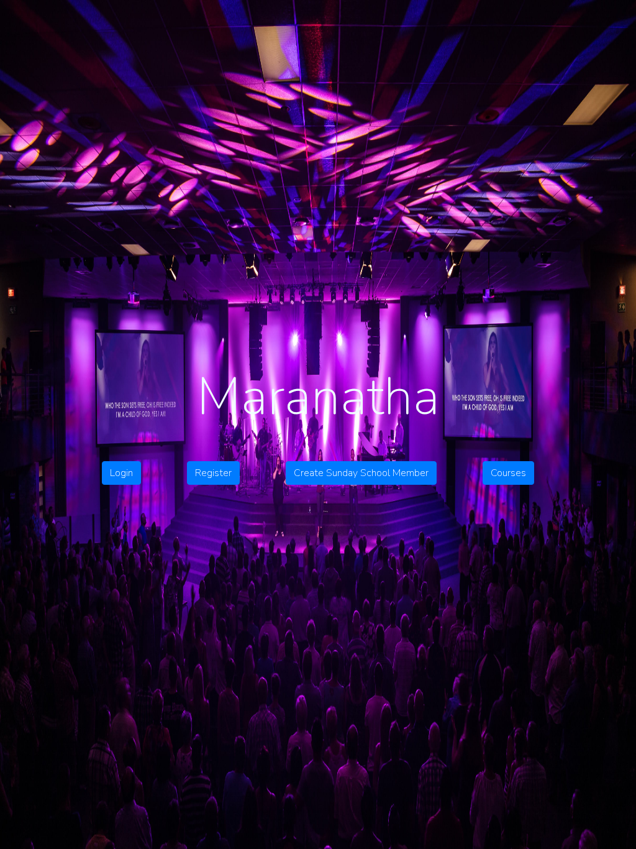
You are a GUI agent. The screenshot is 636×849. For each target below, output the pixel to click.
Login (121, 473)
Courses (508, 473)
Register (213, 473)
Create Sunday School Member (361, 473)
